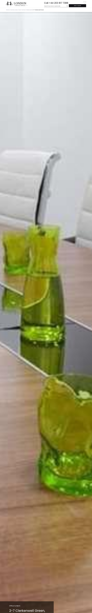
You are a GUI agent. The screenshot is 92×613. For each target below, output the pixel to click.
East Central (22, 10)
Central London (14, 10)
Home (7, 10)
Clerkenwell (29, 10)
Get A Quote (77, 5)
